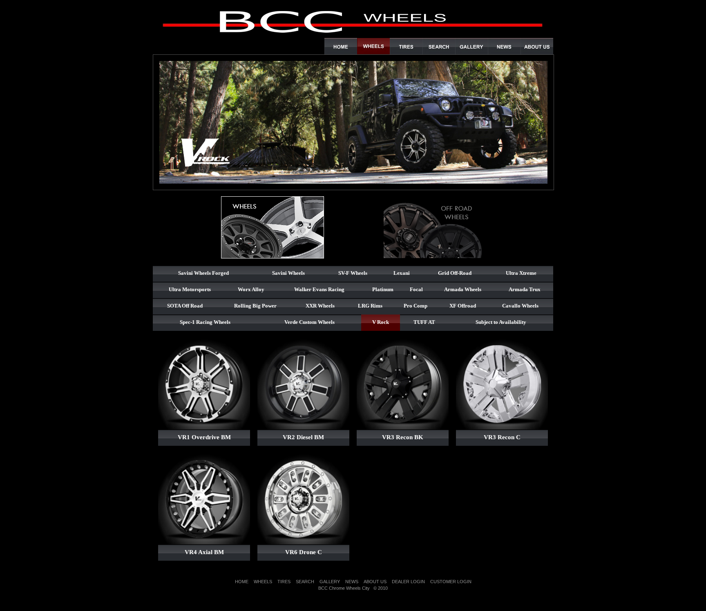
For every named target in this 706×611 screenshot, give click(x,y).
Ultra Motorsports (190, 289)
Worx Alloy (251, 289)
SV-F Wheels (352, 273)
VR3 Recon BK (402, 437)
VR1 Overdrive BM (204, 437)
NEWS (351, 581)
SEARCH (305, 581)
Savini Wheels (288, 273)
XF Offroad (462, 306)
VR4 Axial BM (204, 552)
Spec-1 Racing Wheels (205, 322)
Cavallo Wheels (520, 306)
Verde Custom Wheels (309, 322)
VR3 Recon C (502, 437)
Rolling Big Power (255, 306)
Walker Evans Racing (319, 289)
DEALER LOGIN (408, 581)
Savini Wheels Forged (203, 273)
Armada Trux (525, 289)
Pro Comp (415, 306)
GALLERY (329, 581)
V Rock (380, 322)
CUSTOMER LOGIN (450, 581)
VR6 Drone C (303, 552)
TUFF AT (424, 322)
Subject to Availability (501, 322)
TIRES (283, 581)
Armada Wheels (462, 289)
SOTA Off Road (185, 306)
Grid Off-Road (454, 273)
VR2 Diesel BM (303, 437)
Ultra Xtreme (521, 273)
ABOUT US (375, 581)
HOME (241, 581)
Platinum (382, 289)
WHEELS (263, 581)
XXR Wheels (320, 306)
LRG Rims (370, 306)
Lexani (401, 273)
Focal (416, 289)
